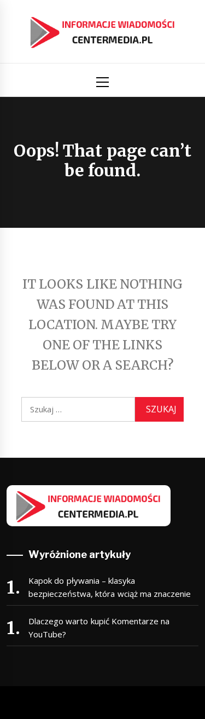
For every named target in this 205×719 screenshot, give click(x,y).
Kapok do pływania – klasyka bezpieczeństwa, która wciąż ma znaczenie (109, 587)
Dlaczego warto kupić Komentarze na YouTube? (98, 628)
